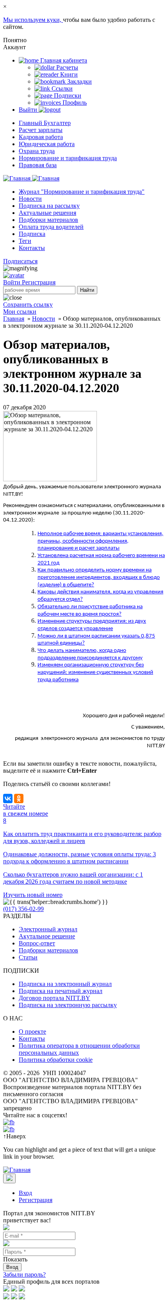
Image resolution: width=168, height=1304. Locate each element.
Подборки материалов (48, 219)
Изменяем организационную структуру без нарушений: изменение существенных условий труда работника (95, 672)
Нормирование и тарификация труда (68, 158)
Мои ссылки (19, 311)
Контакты (32, 248)
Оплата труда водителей (51, 226)
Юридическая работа (47, 144)
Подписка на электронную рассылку (68, 1005)
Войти (12, 282)
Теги (25, 241)
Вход (25, 1193)
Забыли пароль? (24, 1274)
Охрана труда (37, 151)
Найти (87, 290)
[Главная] (31, 178)
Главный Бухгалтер (45, 123)
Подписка (32, 233)
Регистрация (38, 282)
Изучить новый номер (33, 894)
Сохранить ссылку (28, 304)
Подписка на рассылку (49, 205)
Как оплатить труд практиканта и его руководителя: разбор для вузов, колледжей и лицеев (82, 837)
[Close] (9, 1178)
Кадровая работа (41, 137)
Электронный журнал (48, 929)
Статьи (28, 957)
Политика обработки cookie (56, 1059)
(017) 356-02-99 (23, 909)
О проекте (32, 1031)
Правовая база (38, 165)
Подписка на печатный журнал (60, 991)
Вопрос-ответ (37, 943)
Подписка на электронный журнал (65, 984)
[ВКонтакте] (8, 798)
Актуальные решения (47, 212)
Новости (30, 198)
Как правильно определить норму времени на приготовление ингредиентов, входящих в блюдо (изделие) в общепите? (99, 577)
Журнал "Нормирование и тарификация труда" (82, 191)
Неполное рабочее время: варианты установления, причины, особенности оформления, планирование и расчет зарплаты (100, 541)
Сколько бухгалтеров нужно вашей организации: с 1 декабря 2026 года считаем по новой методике (73, 878)
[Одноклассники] (18, 798)
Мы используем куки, (33, 19)
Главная (13, 318)
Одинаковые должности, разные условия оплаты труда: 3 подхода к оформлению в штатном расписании (79, 858)
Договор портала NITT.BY (54, 998)
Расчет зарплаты (41, 130)
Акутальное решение (47, 936)
